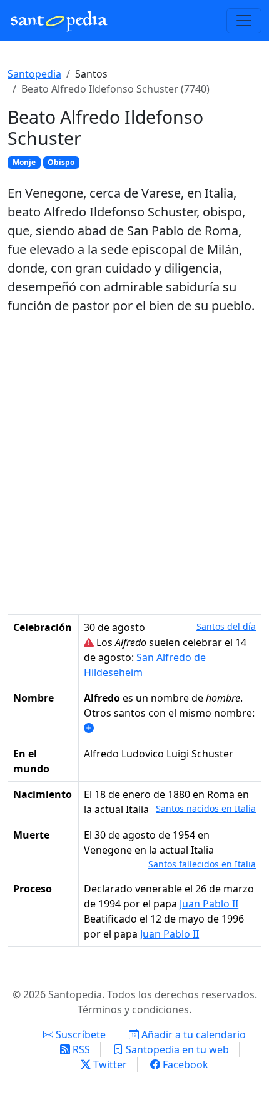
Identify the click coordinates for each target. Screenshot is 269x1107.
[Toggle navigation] (243, 20)
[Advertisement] (134, 464)
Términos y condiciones (133, 1009)
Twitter (109, 1064)
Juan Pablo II (209, 904)
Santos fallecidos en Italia (202, 864)
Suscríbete (79, 1034)
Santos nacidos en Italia (206, 808)
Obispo (61, 162)
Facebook (184, 1064)
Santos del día (226, 626)
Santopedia (34, 74)
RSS (80, 1049)
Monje (24, 162)
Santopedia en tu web (176, 1049)
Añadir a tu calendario (192, 1034)
